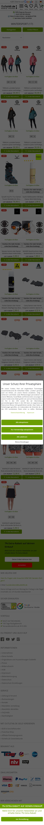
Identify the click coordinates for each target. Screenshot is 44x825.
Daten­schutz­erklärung (18, 413)
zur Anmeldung (22, 819)
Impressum (30, 413)
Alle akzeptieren (22, 422)
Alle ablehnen (22, 437)
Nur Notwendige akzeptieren (22, 430)
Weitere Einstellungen (22, 442)
